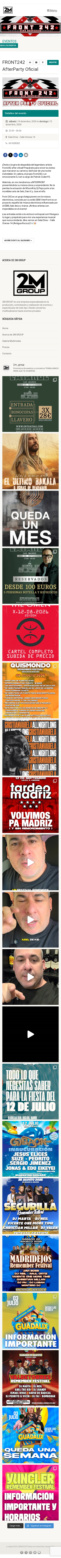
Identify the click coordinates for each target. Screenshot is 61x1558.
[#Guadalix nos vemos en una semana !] (30, 1435)
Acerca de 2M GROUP (13, 334)
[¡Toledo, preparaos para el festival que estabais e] (30, 1206)
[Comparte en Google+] (15, 155)
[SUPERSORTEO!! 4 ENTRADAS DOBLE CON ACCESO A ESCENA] (30, 748)
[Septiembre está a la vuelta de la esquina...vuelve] (30, 404)
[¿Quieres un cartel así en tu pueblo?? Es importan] (30, 920)
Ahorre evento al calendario (17, 240)
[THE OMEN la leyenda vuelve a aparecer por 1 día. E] (30, 633)
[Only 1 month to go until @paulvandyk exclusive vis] (30, 518)
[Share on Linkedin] (21, 155)
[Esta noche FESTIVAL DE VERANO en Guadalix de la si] (30, 1321)
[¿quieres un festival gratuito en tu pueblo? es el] (30, 977)
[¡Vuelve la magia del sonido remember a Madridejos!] (30, 1263)
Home (5, 328)
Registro (53, 62)
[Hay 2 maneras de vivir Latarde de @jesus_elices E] (30, 576)
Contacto (6, 353)
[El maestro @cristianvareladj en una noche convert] (30, 1034)
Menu (53, 10)
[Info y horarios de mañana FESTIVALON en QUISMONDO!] (30, 690)
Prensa (5, 347)
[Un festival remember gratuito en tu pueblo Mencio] (30, 862)
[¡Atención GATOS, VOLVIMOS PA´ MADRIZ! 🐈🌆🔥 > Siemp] (30, 805)
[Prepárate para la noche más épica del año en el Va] (30, 1378)
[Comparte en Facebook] (5, 155)
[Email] (26, 155)
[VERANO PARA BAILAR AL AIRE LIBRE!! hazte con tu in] (30, 1149)
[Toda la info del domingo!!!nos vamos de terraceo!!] (30, 1091)
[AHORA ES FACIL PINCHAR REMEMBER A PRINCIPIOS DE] (30, 461)
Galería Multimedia (11, 341)
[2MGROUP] (20, 10)
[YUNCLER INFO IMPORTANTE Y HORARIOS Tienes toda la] (30, 1493)
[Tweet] (10, 155)
